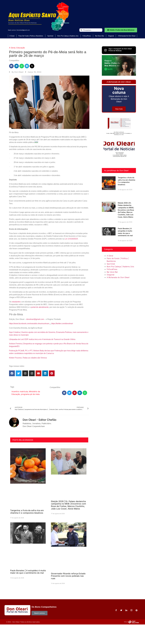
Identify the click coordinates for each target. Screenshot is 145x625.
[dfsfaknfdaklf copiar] (119, 75)
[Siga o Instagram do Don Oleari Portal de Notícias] (105, 50)
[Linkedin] (45, 373)
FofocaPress (87, 36)
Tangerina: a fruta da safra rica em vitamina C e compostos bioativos (27, 511)
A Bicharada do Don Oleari (126, 36)
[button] (11, 66)
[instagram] (131, 610)
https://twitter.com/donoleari (62, 323)
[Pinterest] (52, 373)
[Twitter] (19, 373)
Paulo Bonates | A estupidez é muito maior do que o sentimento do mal (28, 571)
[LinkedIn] (126, 610)
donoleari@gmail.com (23, 30)
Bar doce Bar (99, 36)
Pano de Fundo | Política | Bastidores (30, 36)
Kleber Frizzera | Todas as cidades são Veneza (28, 358)
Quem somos (12, 30)
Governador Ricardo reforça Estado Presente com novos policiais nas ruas (68, 576)
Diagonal (111, 36)
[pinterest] (136, 610)
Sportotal (50, 36)
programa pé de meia (30, 394)
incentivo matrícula (20, 391)
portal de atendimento (40, 307)
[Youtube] (38, 373)
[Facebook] (12, 373)
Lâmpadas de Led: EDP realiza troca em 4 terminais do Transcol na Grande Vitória (42, 339)
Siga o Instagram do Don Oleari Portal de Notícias (120, 50)
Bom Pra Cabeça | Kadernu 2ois (68, 36)
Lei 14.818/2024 (71, 239)
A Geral (12, 36)
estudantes (16, 302)
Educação (20, 48)
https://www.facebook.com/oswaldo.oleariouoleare (29, 323)
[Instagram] (25, 373)
